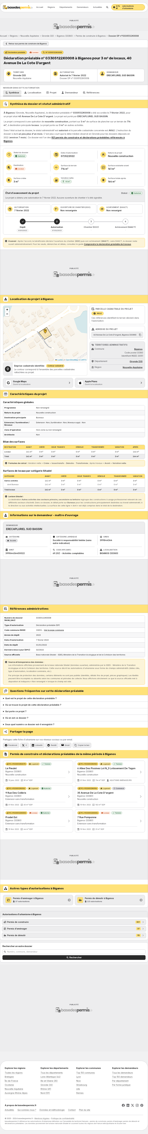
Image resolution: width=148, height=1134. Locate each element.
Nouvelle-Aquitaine (30, 36)
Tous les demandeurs (122, 1072)
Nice (78, 1081)
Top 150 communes (85, 1072)
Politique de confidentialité (62, 1118)
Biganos (138, 349)
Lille (78, 1089)
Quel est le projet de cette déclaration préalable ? (31, 698)
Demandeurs (82, 7)
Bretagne (9, 1077)
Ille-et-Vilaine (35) (49, 1081)
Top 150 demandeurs (122, 1077)
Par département (120, 1081)
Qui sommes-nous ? (26, 1110)
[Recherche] (107, 7)
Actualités (97, 7)
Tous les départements (52, 1072)
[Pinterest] (141, 1105)
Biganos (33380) (65, 36)
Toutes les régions (14, 1072)
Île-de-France (11, 1081)
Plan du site (84, 1110)
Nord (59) (45, 1093)
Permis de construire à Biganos (91, 36)
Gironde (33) (48, 36)
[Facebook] (123, 1105)
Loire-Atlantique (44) (51, 1077)
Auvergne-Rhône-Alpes (16, 1093)
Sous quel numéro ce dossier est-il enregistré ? (29, 724)
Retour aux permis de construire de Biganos (28, 44)
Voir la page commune (54, 630)
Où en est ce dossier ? (16, 718)
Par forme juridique (121, 1085)
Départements (66, 7)
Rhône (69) (46, 1089)
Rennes (80, 1093)
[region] (45, 333)
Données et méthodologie (52, 1110)
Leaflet (60, 359)
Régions (51, 7)
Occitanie (9, 1085)
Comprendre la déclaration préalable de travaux (107, 244)
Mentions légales (42, 1118)
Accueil (39, 7)
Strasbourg (81, 1085)
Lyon (78, 1077)
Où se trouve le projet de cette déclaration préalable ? (33, 705)
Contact (72, 1110)
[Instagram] (137, 1105)
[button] (7, 309)
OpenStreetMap (72, 359)
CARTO (83, 359)
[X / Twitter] (132, 1105)
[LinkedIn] (127, 1105)
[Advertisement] (74, 24)
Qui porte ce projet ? (15, 711)
